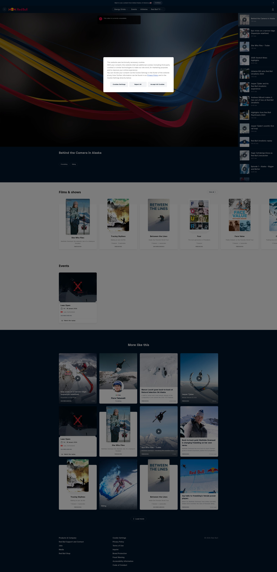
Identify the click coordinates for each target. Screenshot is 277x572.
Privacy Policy (152, 75)
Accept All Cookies (157, 84)
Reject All (137, 84)
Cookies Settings (119, 84)
